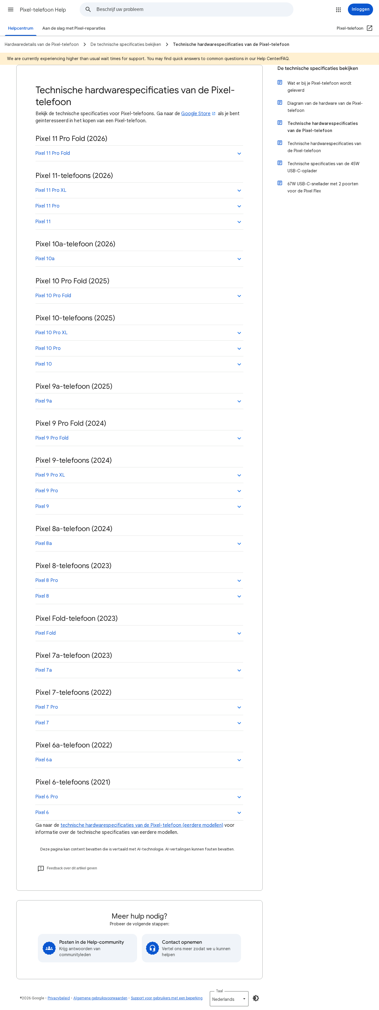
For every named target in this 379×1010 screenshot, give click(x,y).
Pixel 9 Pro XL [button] (50, 475)
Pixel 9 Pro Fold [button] (51, 438)
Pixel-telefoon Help (43, 10)
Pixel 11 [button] (43, 222)
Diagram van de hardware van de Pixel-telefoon (325, 107)
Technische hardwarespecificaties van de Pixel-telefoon (323, 127)
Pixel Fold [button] (45, 633)
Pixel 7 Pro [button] (46, 707)
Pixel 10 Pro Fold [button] (53, 296)
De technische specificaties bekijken (317, 68)
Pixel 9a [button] (43, 401)
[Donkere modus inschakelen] (256, 998)
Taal (219, 991)
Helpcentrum (20, 28)
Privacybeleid (59, 998)
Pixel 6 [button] (42, 813)
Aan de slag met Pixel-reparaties (73, 28)
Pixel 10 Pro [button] (48, 348)
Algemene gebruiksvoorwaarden (100, 998)
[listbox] (229, 998)
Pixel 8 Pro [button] (46, 580)
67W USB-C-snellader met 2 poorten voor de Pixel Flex (323, 187)
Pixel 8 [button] (42, 596)
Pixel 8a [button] (43, 543)
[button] (11, 9)
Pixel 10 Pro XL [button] (51, 333)
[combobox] (195, 9)
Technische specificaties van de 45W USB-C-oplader (323, 167)
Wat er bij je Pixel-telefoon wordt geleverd (319, 87)
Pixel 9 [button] (42, 506)
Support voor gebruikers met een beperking (167, 998)
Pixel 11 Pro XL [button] (50, 190)
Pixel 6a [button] (43, 760)
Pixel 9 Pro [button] (46, 491)
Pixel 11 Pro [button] (47, 206)
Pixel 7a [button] (43, 670)
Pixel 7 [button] (42, 723)
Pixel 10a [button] (44, 259)
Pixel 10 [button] (43, 364)
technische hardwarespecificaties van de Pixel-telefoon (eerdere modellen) (141, 825)
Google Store (196, 114)
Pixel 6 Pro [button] (46, 797)
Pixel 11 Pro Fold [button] (52, 153)
